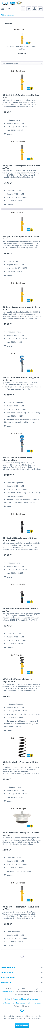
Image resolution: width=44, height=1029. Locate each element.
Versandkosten (7, 992)
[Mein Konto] (34, 8)
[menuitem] (6, 8)
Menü (8, 8)
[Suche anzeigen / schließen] (23, 8)
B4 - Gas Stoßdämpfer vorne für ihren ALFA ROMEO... (19, 539)
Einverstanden (22, 1025)
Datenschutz (20, 1003)
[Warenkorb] (40, 8)
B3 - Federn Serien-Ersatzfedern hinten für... (20, 763)
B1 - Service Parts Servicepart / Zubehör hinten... (20, 834)
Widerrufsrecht (8, 1003)
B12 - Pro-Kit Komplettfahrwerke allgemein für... (17, 680)
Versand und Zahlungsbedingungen (25, 999)
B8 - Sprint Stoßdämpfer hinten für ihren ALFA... (21, 166)
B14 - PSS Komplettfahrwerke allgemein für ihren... (20, 378)
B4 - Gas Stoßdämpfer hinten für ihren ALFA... (20, 609)
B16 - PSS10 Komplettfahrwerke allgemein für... (17, 459)
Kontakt (7, 999)
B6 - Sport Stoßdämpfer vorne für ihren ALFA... (22, 47)
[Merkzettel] (28, 8)
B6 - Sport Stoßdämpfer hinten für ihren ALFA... (21, 308)
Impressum (37, 1003)
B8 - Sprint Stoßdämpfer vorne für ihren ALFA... (21, 96)
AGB (29, 1003)
